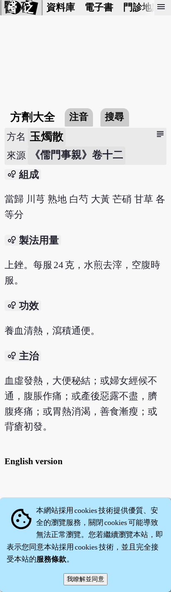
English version (34, 461)
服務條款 (51, 559)
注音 (78, 117)
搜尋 (114, 117)
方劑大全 (32, 117)
